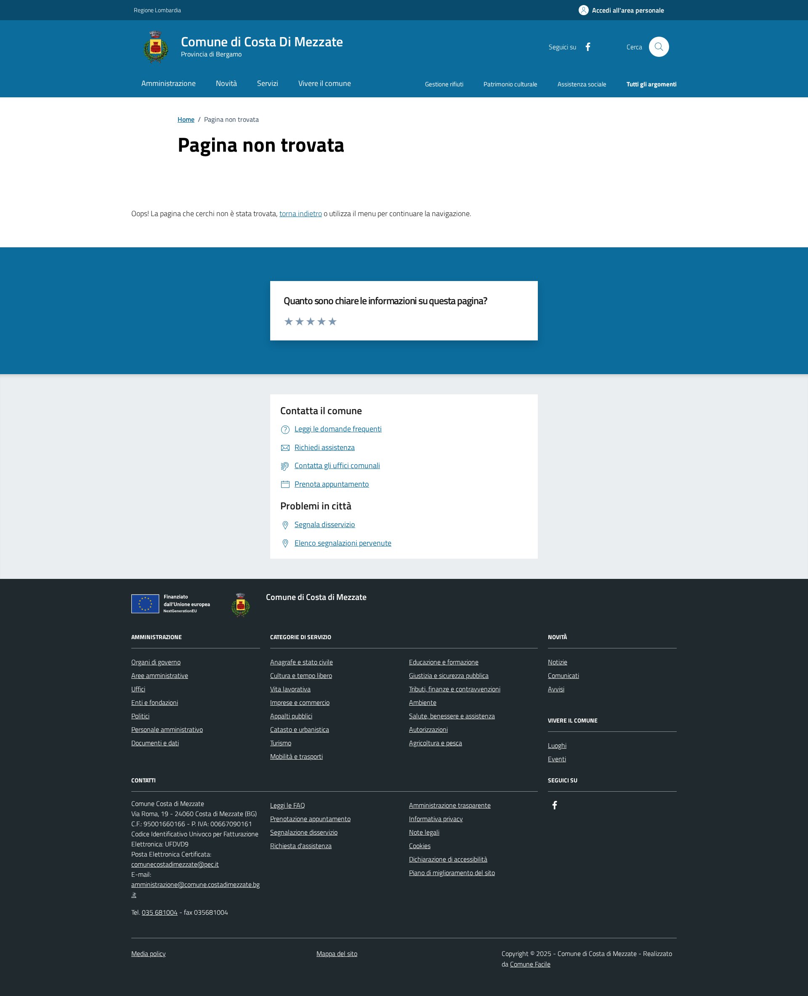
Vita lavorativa (290, 689)
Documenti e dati (155, 743)
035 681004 (160, 912)
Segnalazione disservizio (304, 832)
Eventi (557, 759)
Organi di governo (156, 662)
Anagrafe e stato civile (301, 662)
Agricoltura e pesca (435, 743)
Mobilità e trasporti (296, 756)
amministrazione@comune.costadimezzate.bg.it (195, 889)
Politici (140, 716)
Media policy (148, 953)
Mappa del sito (336, 953)
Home (186, 119)
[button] (621, 10)
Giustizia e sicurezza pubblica (449, 675)
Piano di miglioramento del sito (452, 872)
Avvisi (556, 689)
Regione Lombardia (157, 9)
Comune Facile (530, 964)
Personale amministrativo (167, 729)
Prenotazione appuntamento (310, 819)
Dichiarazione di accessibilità (448, 859)
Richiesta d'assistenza (301, 846)
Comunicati (563, 675)
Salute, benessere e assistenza (452, 716)
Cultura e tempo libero (301, 675)
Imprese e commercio (300, 702)
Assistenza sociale (582, 84)
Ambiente (422, 702)
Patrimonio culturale (510, 84)
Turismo (280, 743)
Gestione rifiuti (444, 84)
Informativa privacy (436, 819)
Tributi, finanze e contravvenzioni (454, 689)
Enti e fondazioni (154, 702)
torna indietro (300, 213)
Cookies (420, 846)
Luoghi (557, 745)
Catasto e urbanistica (299, 729)
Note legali (424, 832)
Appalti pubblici (291, 716)
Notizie (557, 662)
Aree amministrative (159, 675)
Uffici (138, 689)
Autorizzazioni (428, 729)
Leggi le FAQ (287, 805)
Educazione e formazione (443, 662)
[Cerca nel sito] (659, 47)
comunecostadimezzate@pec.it (175, 864)
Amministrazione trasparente (450, 805)
